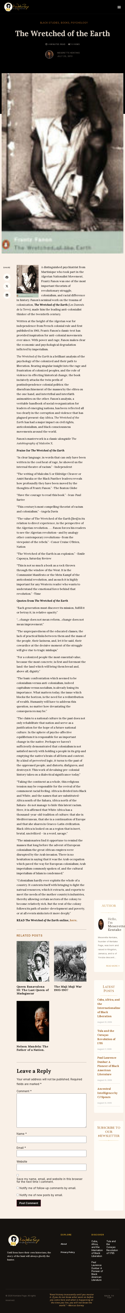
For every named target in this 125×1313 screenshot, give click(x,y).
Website (22, 1161)
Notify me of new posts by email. (41, 1195)
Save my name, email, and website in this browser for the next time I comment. (50, 1180)
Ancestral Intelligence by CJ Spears (107, 1093)
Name (22, 1133)
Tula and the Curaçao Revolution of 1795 (112, 1247)
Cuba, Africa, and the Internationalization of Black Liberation (101, 1248)
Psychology (79, 22)
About (64, 1244)
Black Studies (49, 22)
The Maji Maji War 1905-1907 (68, 988)
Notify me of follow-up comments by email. (48, 1188)
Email (21, 1147)
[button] (119, 7)
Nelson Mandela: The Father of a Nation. (32, 1048)
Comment (24, 1091)
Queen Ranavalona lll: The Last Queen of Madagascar (33, 990)
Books (65, 22)
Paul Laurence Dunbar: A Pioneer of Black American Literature (108, 1066)
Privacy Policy (68, 1252)
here (73, 920)
